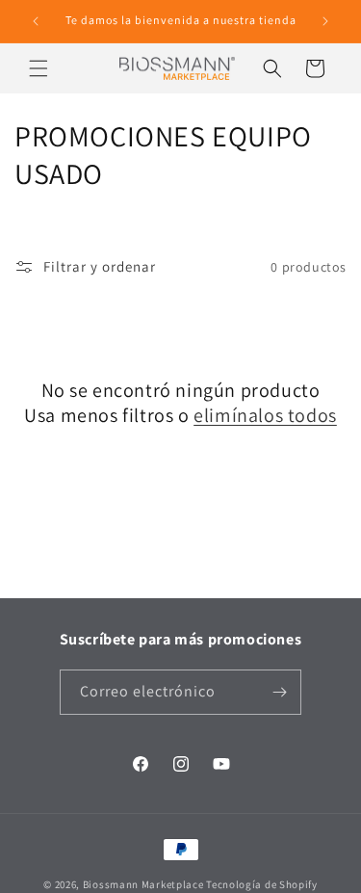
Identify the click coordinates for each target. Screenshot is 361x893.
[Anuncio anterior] (35, 21)
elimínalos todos (265, 415)
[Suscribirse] (279, 692)
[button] (38, 68)
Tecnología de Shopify (262, 884)
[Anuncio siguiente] (325, 21)
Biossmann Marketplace (143, 884)
